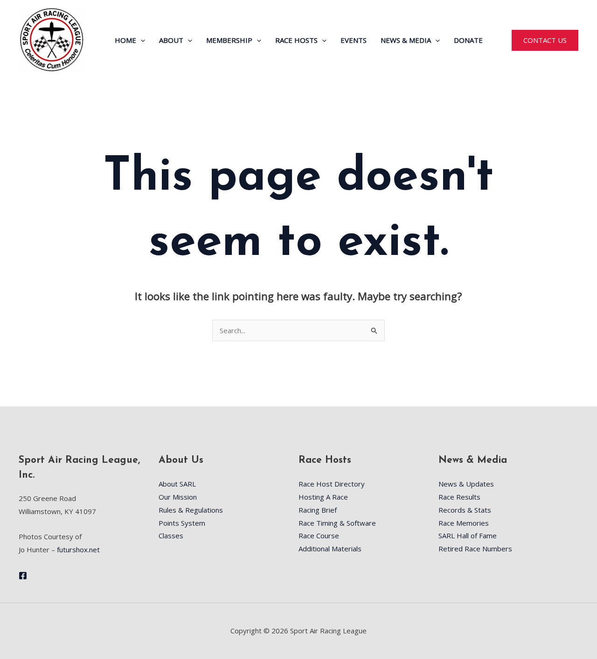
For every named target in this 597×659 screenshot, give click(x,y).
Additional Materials (329, 548)
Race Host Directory (331, 483)
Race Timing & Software (337, 523)
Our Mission (178, 496)
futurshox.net (78, 549)
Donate (468, 40)
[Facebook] (23, 575)
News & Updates (466, 483)
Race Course (318, 535)
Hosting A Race (323, 496)
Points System (182, 523)
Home (125, 40)
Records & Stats (464, 510)
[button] (140, 40)
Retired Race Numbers (475, 548)
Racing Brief (317, 510)
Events (353, 40)
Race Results (459, 496)
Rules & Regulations (191, 510)
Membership (229, 40)
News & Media (406, 40)
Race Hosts (296, 40)
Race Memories (463, 523)
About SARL (177, 483)
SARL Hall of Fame (467, 535)
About (171, 40)
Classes (171, 535)
